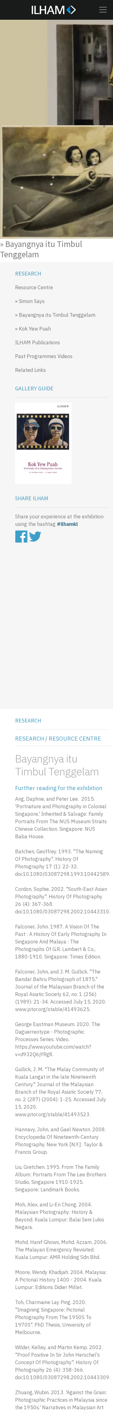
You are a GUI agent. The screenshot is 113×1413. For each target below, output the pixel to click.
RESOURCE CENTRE (75, 738)
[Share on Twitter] (35, 536)
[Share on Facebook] (22, 536)
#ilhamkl (67, 524)
